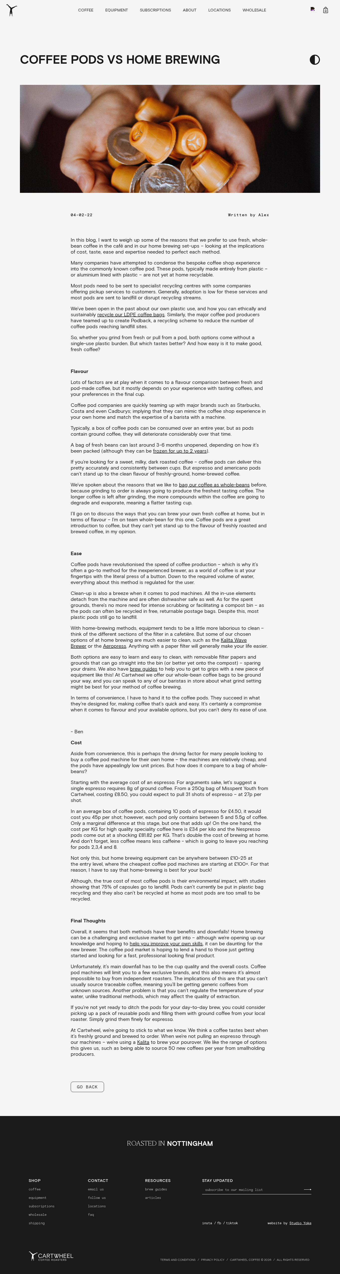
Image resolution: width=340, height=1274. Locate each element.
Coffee (85, 10)
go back (87, 1086)
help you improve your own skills (166, 943)
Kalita (143, 1042)
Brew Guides (156, 1189)
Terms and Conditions (178, 1259)
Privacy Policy (213, 1259)
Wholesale (254, 10)
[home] (22, 10)
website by (289, 1223)
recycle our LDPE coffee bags (131, 314)
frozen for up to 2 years (180, 451)
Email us (96, 1189)
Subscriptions (155, 10)
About (189, 10)
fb (219, 1223)
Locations (219, 10)
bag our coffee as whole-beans (214, 484)
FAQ (91, 1214)
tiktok (232, 1223)
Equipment (116, 10)
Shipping (37, 1223)
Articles (153, 1197)
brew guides (143, 669)
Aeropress (114, 646)
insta (207, 1223)
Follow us (97, 1197)
